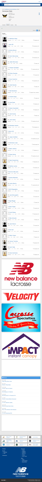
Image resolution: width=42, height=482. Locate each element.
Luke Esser (12, 102)
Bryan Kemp (12, 154)
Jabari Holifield (13, 137)
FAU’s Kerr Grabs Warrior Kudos (7, 406)
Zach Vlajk (12, 247)
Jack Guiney (12, 114)
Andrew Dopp (12, 96)
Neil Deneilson (13, 90)
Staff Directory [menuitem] (24, 460)
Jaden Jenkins (12, 148)
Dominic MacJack (13, 171)
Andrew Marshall (13, 177)
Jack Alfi (11, 44)
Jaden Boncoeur (13, 62)
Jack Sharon (12, 224)
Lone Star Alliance (35, 437)
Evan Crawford (13, 79)
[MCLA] (4, 1)
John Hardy (12, 119)
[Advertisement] (21, 368)
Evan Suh (11, 229)
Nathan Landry (13, 166)
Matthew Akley (13, 38)
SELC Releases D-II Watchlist (7, 391)
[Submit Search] (5, 5)
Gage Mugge (12, 201)
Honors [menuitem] (23, 455)
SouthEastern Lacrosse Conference (11, 9)
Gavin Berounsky (13, 56)
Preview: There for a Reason (7, 388)
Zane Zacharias (13, 253)
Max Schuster (13, 218)
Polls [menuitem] (4, 453)
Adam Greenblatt (13, 108)
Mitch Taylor (12, 235)
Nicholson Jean (13, 142)
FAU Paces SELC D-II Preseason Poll (9, 395)
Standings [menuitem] (5, 452)
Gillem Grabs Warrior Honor (7, 381)
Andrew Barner (13, 50)
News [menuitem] (23, 459)
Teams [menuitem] (23, 450)
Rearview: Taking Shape (6, 384)
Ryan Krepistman (13, 160)
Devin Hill (11, 131)
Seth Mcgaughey (13, 189)
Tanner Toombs (13, 241)
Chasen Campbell (14, 67)
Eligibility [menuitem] (23, 451)
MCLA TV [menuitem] (24, 453)
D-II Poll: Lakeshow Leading (7, 402)
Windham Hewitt (13, 125)
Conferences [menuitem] (4, 455)
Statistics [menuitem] (24, 452)
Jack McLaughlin (13, 195)
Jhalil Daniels (12, 85)
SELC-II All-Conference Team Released (9, 409)
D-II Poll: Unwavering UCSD (7, 413)
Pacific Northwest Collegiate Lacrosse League (9, 441)
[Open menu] (2, 5)
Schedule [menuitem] (4, 448)
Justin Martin (12, 183)
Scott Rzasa (12, 212)
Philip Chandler (13, 73)
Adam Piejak (12, 206)
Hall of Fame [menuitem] (24, 456)
